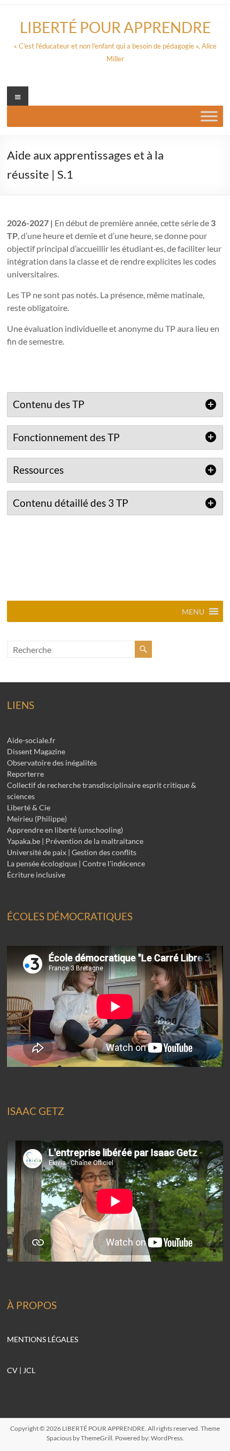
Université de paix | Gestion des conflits (71, 852)
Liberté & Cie (28, 807)
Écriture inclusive (36, 874)
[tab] (115, 404)
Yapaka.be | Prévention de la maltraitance (75, 841)
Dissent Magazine (36, 751)
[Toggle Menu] (209, 116)
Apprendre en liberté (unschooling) (65, 829)
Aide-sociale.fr (31, 740)
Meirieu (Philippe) (37, 818)
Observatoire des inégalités (52, 762)
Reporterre (25, 773)
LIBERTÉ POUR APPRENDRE (115, 27)
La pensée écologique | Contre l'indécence (76, 863)
